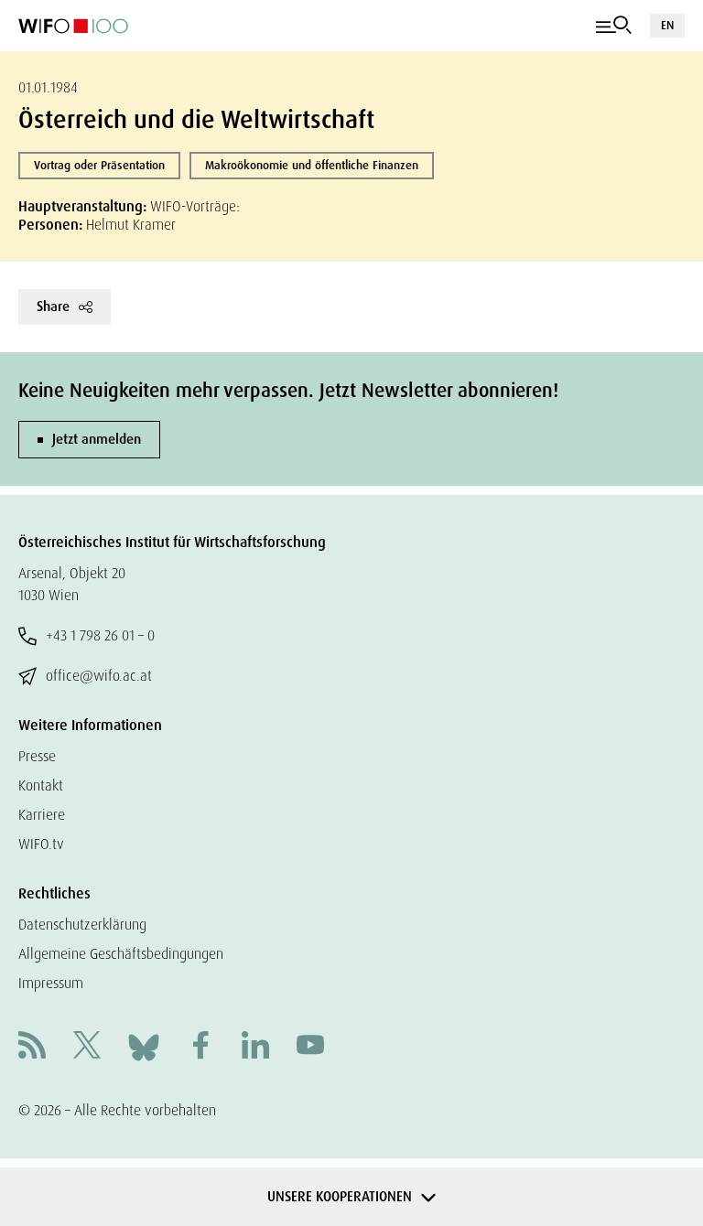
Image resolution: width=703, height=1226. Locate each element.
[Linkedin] (255, 1047)
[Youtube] (310, 1047)
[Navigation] (614, 26)
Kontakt (40, 785)
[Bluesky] (143, 1046)
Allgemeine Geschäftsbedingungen (120, 953)
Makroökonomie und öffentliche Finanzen (311, 165)
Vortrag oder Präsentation (99, 165)
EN (667, 25)
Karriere (41, 814)
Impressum (50, 983)
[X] (87, 1047)
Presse (37, 756)
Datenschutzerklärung (82, 924)
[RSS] (32, 1047)
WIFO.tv (41, 844)
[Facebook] (200, 1047)
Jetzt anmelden (96, 439)
